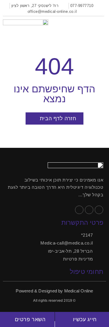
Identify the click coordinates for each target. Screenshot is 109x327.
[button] (101, 24)
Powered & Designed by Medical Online (54, 290)
